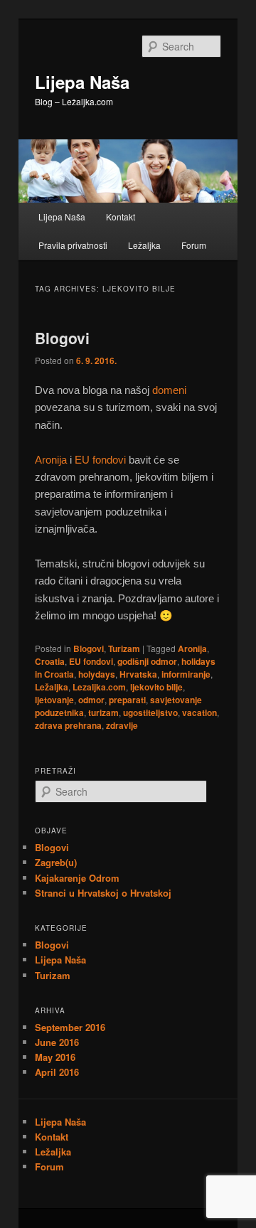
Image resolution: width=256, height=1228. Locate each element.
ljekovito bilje (156, 686)
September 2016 (70, 1027)
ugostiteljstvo (150, 712)
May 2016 (55, 1057)
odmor (91, 699)
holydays (96, 674)
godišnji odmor (147, 661)
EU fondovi (100, 460)
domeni (169, 390)
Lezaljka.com (99, 686)
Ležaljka (144, 245)
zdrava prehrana (68, 725)
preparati (127, 699)
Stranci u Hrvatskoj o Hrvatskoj (103, 892)
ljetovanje (54, 699)
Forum (193, 245)
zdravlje (122, 725)
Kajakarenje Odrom (77, 878)
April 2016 (57, 1072)
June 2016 (57, 1042)
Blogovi (62, 337)
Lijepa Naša (82, 82)
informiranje (185, 674)
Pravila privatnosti (72, 245)
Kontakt (120, 216)
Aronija (51, 460)
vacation (199, 712)
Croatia (50, 661)
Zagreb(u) (56, 862)
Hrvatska (138, 674)
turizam (103, 712)
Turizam (124, 648)
